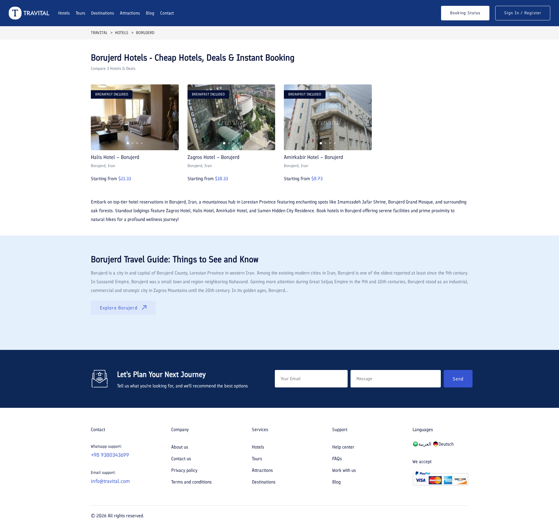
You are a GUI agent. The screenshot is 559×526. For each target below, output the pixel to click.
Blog (150, 13)
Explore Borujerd (118, 308)
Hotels (64, 13)
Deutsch (446, 444)
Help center (343, 447)
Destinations (102, 13)
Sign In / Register (522, 12)
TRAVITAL (99, 32)
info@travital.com (110, 481)
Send (458, 379)
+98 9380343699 (110, 455)
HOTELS (121, 32)
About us (179, 447)
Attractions (130, 13)
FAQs (337, 458)
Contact (167, 13)
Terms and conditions (191, 482)
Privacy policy (184, 470)
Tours (80, 13)
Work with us (344, 470)
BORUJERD (145, 32)
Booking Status (465, 12)
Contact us (181, 458)
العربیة (424, 444)
